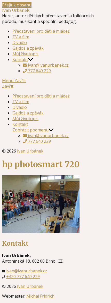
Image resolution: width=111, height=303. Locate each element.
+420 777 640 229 (23, 276)
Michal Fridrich (40, 296)
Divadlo (19, 42)
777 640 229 (39, 71)
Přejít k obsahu (16, 5)
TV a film (20, 37)
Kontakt (20, 59)
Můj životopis (25, 54)
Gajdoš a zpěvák (28, 48)
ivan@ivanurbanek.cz (48, 65)
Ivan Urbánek (16, 10)
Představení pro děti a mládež (41, 31)
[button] (55, 86)
